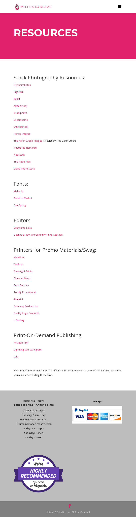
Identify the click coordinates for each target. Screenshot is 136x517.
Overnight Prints (23, 271)
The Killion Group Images (28, 140)
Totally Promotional (25, 292)
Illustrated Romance (25, 147)
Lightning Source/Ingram (27, 349)
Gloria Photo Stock (24, 168)
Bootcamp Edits (23, 227)
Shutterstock (21, 126)
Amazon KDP (21, 342)
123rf (17, 98)
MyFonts (19, 191)
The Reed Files (22, 161)
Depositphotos (22, 84)
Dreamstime (21, 119)
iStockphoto (20, 112)
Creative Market (23, 198)
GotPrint (18, 264)
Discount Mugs (22, 278)
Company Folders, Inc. (26, 306)
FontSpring (20, 205)
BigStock (18, 91)
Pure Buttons (21, 285)
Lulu (16, 356)
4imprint (18, 299)
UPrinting (19, 320)
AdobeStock (20, 105)
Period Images (22, 133)
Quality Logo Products (26, 313)
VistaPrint (19, 257)
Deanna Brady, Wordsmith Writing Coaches (38, 234)
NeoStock (19, 154)
